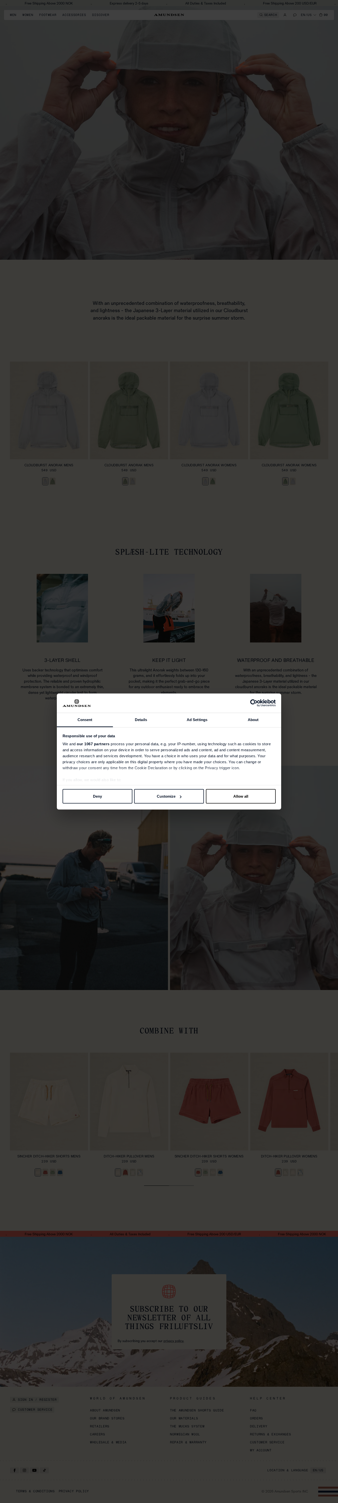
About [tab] (253, 719)
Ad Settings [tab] (197, 719)
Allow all (240, 796)
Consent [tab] (85, 719)
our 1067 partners (93, 744)
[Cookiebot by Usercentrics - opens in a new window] (254, 703)
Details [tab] (141, 719)
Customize (166, 796)
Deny (97, 796)
